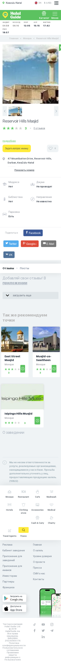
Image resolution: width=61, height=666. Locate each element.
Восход (16, 24)
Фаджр (6, 24)
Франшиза (8, 587)
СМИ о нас (39, 573)
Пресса (37, 567)
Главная (13, 38)
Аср (37, 24)
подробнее (9, 141)
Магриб (46, 24)
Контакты (38, 579)
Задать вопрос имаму (16, 148)
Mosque (27, 38)
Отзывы (8, 268)
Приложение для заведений (12, 558)
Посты (24, 268)
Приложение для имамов (12, 568)
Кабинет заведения (14, 550)
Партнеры (8, 581)
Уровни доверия (42, 556)
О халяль (38, 550)
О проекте (39, 562)
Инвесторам (10, 576)
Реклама (7, 544)
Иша (6, 31)
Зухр (27, 24)
